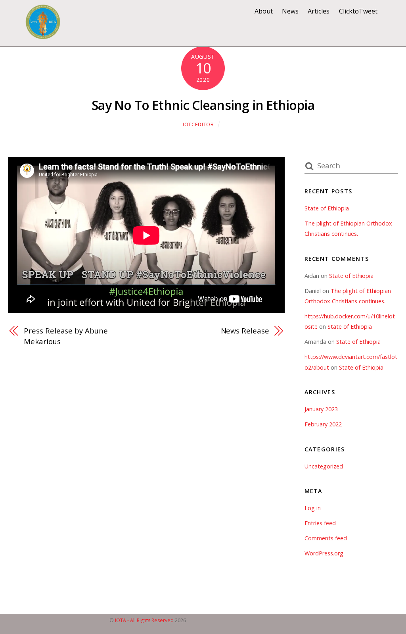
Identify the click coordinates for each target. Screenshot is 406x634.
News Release (245, 330)
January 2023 (321, 409)
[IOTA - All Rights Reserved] (43, 35)
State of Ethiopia (326, 208)
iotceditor (198, 124)
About (264, 11)
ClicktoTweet (358, 11)
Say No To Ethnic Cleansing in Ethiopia (203, 105)
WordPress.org (323, 553)
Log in (312, 508)
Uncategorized (323, 466)
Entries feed (320, 523)
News (290, 11)
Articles (318, 11)
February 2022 (323, 424)
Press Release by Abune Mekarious (65, 336)
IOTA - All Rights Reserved (144, 620)
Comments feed (325, 538)
